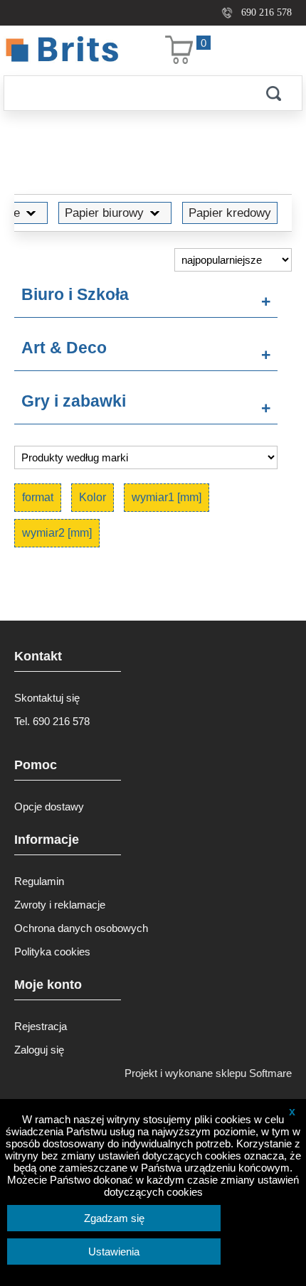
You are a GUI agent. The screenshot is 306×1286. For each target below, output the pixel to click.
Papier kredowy (230, 212)
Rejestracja (40, 1026)
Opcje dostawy (49, 806)
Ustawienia (113, 1251)
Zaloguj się (39, 1050)
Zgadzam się (114, 1218)
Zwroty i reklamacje (59, 905)
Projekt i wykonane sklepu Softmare (208, 1073)
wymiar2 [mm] (57, 533)
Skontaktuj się (47, 698)
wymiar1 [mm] (166, 497)
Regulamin (39, 881)
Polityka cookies (52, 951)
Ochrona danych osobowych (81, 928)
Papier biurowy (104, 212)
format (37, 497)
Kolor (92, 497)
